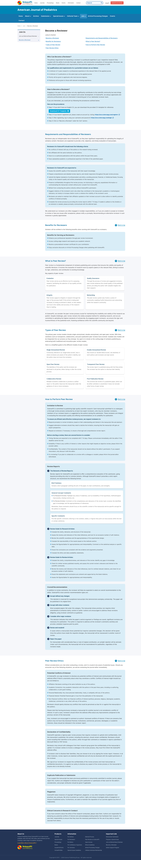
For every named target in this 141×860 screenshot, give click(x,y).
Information (71, 3)
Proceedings (50, 3)
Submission (45, 16)
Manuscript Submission (112, 836)
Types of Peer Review (53, 44)
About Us (20, 834)
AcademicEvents (59, 847)
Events (63, 3)
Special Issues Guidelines (74, 850)
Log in (107, 3)
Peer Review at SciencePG (92, 839)
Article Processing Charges (98, 16)
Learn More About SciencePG (26, 843)
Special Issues (58, 16)
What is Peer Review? (93, 41)
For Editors (70, 842)
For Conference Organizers (75, 845)
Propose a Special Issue (112, 839)
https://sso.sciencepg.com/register (106, 114)
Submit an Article (117, 3)
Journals (42, 3)
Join (83, 16)
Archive (36, 16)
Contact (78, 3)
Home (36, 3)
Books (57, 3)
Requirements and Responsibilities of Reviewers (102, 38)
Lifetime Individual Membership (93, 850)
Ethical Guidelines (89, 845)
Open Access (88, 842)
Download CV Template (58, 111)
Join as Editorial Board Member (28, 36)
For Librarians (71, 847)
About (27, 16)
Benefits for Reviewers (53, 41)
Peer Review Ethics (52, 48)
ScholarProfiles (59, 850)
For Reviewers (71, 839)
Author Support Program (112, 847)
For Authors (71, 836)
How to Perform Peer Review (95, 44)
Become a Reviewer (32, 26)
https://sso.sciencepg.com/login (101, 118)
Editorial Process (89, 836)
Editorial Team (72, 16)
